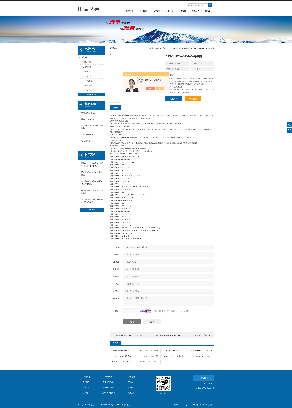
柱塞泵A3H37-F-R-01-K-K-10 (201, 351)
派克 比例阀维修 (109, 382)
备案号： (177, 405)
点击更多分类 (91, 94)
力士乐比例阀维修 (108, 393)
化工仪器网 (204, 405)
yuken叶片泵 (87, 76)
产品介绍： (115, 108)
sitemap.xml (186, 405)
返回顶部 (198, 335)
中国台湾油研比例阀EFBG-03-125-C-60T (122, 351)
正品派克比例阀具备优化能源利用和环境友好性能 (92, 164)
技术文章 (182, 11)
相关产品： (115, 343)
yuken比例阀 (87, 85)
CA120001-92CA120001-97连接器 (92, 126)
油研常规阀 (87, 67)
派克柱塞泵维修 (108, 387)
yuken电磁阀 (87, 81)
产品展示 (156, 11)
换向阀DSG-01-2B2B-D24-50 (170, 335)
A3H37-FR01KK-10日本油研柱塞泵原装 (175, 356)
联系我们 (208, 11)
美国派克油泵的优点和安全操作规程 (92, 191)
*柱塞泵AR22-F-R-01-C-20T (122, 361)
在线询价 (173, 99)
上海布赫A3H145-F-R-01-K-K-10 (202, 356)
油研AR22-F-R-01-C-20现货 (148, 361)
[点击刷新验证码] (145, 311)
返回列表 (207, 335)
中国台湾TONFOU (88, 113)
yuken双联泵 (87, 90)
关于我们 (143, 11)
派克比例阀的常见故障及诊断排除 (92, 173)
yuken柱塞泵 (87, 71)
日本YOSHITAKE (87, 119)
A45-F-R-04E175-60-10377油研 (175, 351)
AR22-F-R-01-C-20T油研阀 (148, 351)
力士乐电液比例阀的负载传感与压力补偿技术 (92, 182)
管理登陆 (211, 405)
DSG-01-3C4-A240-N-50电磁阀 (130, 335)
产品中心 (166, 48)
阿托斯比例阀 (86, 141)
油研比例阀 (87, 62)
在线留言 (195, 11)
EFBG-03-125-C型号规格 (122, 356)
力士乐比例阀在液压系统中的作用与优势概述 (92, 200)
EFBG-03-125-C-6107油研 (148, 356)
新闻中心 (169, 11)
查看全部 (91, 210)
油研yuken (85, 57)
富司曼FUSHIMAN (88, 134)
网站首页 (130, 11)
